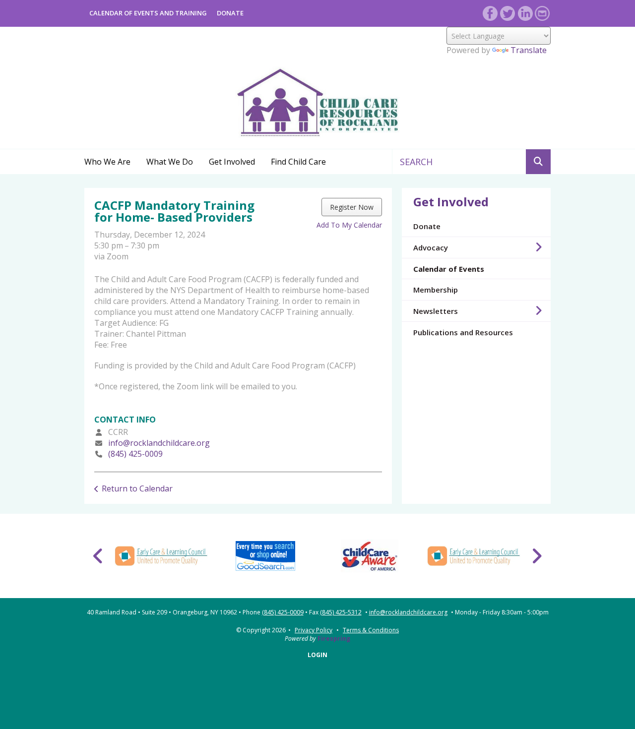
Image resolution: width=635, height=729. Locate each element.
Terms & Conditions (371, 630)
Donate (427, 226)
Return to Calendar (137, 488)
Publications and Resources (463, 332)
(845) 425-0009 (135, 453)
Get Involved (232, 161)
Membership (435, 290)
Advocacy (430, 247)
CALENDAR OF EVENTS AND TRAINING (148, 12)
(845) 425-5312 (341, 612)
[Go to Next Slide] (536, 556)
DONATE (230, 12)
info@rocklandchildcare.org (159, 442)
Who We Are (107, 161)
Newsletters (435, 311)
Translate (528, 50)
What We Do (169, 161)
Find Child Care (298, 161)
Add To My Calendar (349, 225)
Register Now (352, 207)
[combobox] (459, 161)
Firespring (334, 638)
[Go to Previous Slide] (98, 556)
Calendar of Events (448, 269)
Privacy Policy (313, 630)
